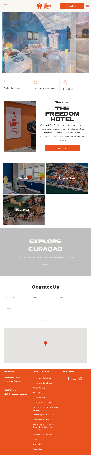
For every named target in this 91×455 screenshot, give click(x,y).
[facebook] (68, 378)
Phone (35, 297)
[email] (74, 378)
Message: (9, 308)
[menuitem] (45, 378)
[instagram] (80, 378)
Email (62, 297)
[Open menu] (5, 6)
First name (10, 297)
